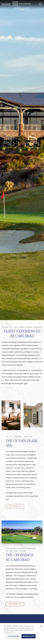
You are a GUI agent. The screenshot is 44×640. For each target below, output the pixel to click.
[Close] (40, 626)
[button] (40, 4)
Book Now (6, 4)
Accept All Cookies (28, 636)
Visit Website (15, 506)
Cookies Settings (13, 636)
